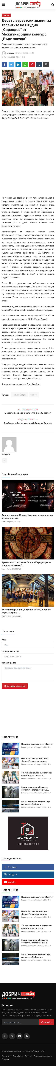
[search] (52, 5)
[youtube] (19, 1036)
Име (4, 639)
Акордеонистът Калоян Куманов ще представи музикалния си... (27, 516)
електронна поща (10, 651)
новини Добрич (20, 395)
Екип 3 (4, 522)
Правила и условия (43, 1056)
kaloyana (6, 454)
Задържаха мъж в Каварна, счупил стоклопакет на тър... (35, 788)
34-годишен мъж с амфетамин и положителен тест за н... (36, 774)
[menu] (3, 5)
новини (34, 395)
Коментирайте (9, 662)
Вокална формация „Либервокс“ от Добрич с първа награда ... (26, 611)
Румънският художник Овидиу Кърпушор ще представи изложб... (26, 564)
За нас (28, 1056)
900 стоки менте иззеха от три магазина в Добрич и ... (35, 802)
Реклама (5, 1059)
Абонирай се (47, 1022)
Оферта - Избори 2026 (12, 1056)
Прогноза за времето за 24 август (37, 744)
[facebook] (5, 1036)
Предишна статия (29, 409)
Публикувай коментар (14, 686)
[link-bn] (28, 833)
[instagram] (12, 1036)
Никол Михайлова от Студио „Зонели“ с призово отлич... (34, 759)
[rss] (27, 1036)
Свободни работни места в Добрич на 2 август (28, 423)
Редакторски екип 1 (28, 747)
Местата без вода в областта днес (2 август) (28, 413)
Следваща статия (26, 420)
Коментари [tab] (8, 631)
